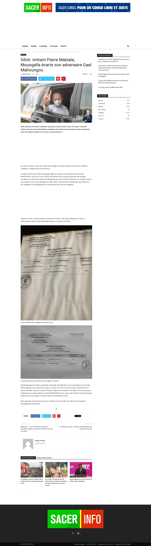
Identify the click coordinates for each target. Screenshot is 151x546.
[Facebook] (73, 533)
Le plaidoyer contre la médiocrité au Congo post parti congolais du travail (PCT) (32, 481)
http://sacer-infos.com (40, 443)
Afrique (25, 46)
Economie (43, 46)
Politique (54, 46)
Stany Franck (26, 74)
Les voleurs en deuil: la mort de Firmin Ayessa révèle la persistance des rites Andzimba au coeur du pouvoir (113, 68)
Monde (33, 46)
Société (63, 46)
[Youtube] (78, 533)
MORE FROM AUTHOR (44, 458)
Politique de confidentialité (122, 544)
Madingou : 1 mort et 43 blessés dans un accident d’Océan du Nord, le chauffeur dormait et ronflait (37, 429)
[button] (127, 46)
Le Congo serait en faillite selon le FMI (110, 87)
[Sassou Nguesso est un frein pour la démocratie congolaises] (81, 469)
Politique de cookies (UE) (105, 544)
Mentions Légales (80, 544)
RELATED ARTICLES (28, 458)
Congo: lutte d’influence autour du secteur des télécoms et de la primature (113, 82)
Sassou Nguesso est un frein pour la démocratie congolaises (113, 75)
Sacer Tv (101, 116)
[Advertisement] (75, 28)
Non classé (102, 110)
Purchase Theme (91, 544)
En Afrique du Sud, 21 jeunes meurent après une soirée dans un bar (76, 428)
